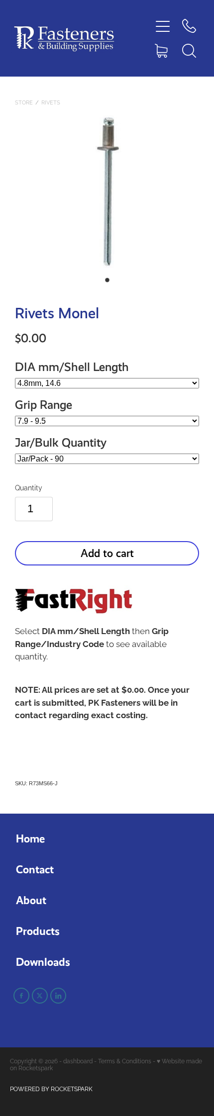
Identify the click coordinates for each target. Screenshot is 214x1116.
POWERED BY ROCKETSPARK (51, 1088)
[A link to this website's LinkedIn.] (58, 996)
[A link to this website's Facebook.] (21, 996)
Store (24, 102)
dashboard (78, 1060)
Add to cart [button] (107, 553)
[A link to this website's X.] (40, 996)
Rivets (50, 102)
